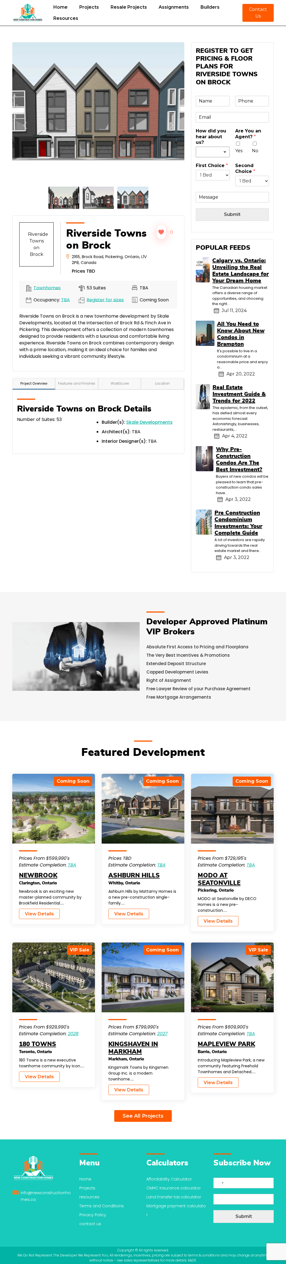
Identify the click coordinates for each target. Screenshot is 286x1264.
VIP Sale (79, 950)
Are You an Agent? (248, 133)
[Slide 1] (64, 197)
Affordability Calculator (169, 1179)
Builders (210, 7)
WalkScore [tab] (120, 383)
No (255, 150)
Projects (89, 7)
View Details (39, 914)
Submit (232, 214)
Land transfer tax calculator (173, 1197)
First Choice (212, 165)
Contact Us (258, 13)
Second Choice (245, 168)
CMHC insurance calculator (173, 1188)
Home (60, 7)
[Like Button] (161, 232)
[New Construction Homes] (27, 13)
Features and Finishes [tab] (76, 383)
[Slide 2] (98, 197)
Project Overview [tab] (33, 383)
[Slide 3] (133, 197)
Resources (65, 18)
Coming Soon (73, 781)
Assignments (174, 7)
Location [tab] (162, 383)
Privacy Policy (92, 1215)
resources (89, 1197)
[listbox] (213, 152)
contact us (90, 1224)
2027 (162, 1033)
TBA (65, 299)
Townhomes (47, 287)
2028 (73, 1033)
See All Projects (143, 1116)
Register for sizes (105, 299)
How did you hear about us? (211, 136)
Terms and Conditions (101, 1206)
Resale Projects (129, 7)
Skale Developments (149, 422)
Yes (238, 150)
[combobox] (219, 1183)
